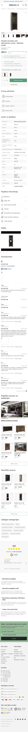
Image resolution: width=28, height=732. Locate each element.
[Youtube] (21, 719)
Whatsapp (5, 681)
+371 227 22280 (6, 673)
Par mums (3, 649)
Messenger (5, 679)
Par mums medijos (5, 657)
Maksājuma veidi (18, 651)
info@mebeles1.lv (7, 675)
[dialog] (14, 56)
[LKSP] (17, 161)
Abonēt (14, 638)
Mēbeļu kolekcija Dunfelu (20, 121)
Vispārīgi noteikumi (18, 186)
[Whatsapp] (25, 719)
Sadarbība (3, 659)
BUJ (15, 657)
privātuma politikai (12, 634)
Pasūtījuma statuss (18, 653)
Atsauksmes (4, 661)
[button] (14, 1)
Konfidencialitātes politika (7, 721)
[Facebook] (16, 719)
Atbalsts (3, 651)
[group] (14, 560)
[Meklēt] (23, 5)
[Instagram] (18, 719)
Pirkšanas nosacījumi (6, 723)
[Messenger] (23, 719)
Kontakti (3, 663)
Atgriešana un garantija (19, 655)
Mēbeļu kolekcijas (11, 8)
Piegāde (16, 649)
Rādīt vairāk (14, 463)
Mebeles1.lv (3, 8)
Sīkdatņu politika (5, 726)
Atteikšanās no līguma (19, 659)
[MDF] (17, 176)
